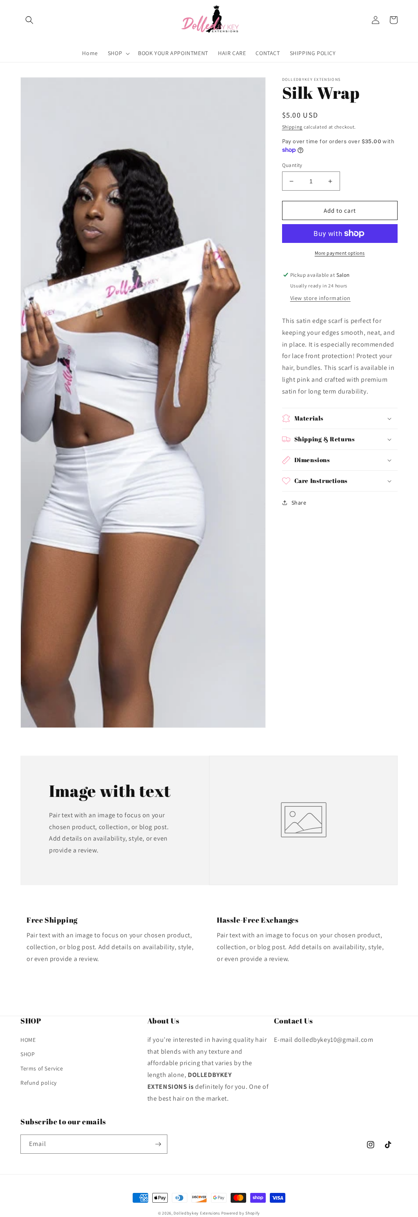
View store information (320, 298)
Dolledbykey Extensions (196, 1213)
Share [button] (299, 502)
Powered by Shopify (240, 1213)
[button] (29, 20)
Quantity (292, 165)
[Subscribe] (158, 1144)
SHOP (27, 1054)
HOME (28, 1039)
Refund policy (38, 1082)
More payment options (340, 253)
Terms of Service (41, 1068)
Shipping (292, 127)
